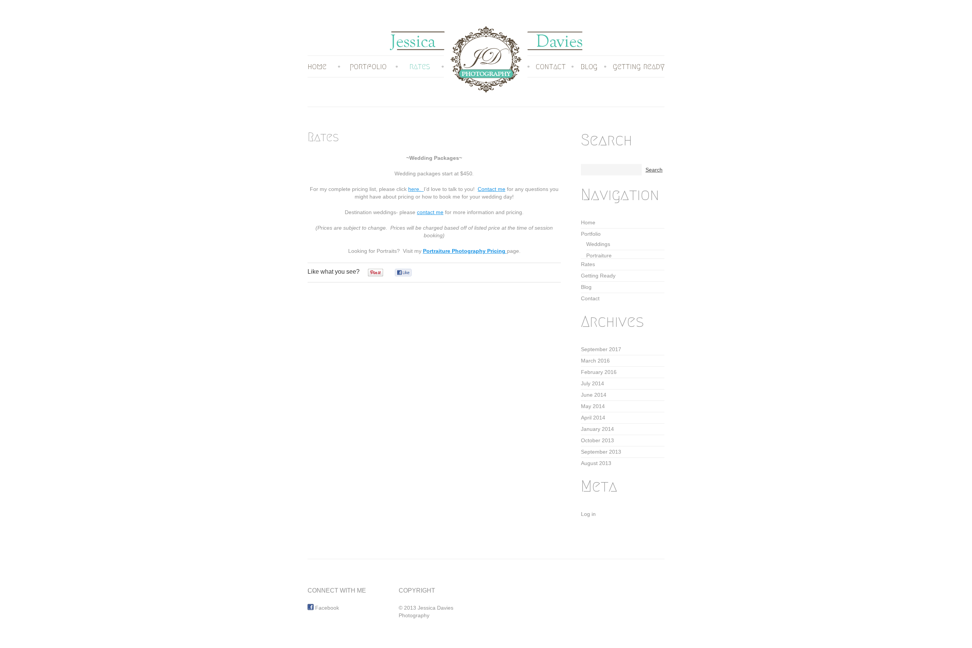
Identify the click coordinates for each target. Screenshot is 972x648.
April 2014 (593, 418)
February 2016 (599, 372)
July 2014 (592, 383)
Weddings (598, 244)
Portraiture (599, 255)
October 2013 (597, 440)
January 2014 (597, 429)
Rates (419, 66)
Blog (589, 66)
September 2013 (601, 452)
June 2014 (593, 395)
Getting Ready (638, 66)
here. (416, 189)
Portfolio (368, 66)
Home (317, 66)
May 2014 (593, 406)
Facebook (326, 608)
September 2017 (601, 349)
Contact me (491, 189)
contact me (430, 212)
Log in (588, 514)
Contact (551, 66)
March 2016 (595, 361)
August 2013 (596, 463)
